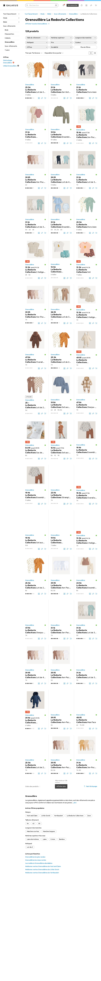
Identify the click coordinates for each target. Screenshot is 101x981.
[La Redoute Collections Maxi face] (86, 709)
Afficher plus (61, 786)
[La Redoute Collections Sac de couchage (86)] (35, 439)
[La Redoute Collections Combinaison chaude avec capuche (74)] (86, 349)
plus (75, 803)
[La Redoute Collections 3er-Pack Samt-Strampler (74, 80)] (86, 754)
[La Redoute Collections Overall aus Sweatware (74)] (86, 485)
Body (6, 30)
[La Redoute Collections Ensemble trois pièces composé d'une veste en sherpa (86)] (86, 575)
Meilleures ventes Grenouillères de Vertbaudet (42, 873)
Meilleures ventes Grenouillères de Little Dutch (42, 870)
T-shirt (7, 50)
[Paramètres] (63, 5)
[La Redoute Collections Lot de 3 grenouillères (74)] (61, 304)
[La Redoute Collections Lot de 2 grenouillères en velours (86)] (35, 575)
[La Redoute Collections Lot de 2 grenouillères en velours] (35, 79)
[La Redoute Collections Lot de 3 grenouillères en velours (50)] (86, 620)
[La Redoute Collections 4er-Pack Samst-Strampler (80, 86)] (61, 575)
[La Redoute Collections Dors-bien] (86, 214)
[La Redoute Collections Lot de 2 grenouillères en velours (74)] (61, 349)
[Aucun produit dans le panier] (95, 5)
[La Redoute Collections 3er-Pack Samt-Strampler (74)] (61, 620)
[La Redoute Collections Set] (86, 259)
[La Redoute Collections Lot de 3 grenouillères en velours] (35, 214)
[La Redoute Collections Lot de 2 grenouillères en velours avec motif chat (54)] (35, 394)
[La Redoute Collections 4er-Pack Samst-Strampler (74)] (35, 304)
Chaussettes (9, 34)
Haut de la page (91, 786)
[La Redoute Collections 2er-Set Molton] (61, 79)
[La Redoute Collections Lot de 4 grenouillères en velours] (61, 169)
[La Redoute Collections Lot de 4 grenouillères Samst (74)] (35, 664)
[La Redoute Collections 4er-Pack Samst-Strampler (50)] (61, 664)
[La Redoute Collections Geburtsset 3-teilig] (35, 124)
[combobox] (37, 53)
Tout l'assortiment (9, 14)
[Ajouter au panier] (45, 98)
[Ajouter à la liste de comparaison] (38, 98)
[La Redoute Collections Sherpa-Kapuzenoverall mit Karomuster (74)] (86, 394)
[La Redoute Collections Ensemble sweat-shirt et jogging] (61, 124)
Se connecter (73, 5)
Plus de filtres (85, 47)
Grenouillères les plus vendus (35, 857)
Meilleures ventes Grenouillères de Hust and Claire (43, 866)
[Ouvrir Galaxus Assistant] (81, 5)
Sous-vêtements (9, 26)
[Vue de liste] (95, 53)
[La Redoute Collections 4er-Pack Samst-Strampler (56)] (61, 709)
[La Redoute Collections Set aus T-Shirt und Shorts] (61, 439)
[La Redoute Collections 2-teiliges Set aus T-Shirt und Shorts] (35, 259)
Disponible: (48, 53)
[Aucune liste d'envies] (91, 5)
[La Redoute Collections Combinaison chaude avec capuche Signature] (35, 709)
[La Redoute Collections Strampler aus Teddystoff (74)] (61, 485)
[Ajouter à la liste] (42, 98)
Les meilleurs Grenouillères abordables (38, 863)
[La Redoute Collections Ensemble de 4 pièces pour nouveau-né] (61, 214)
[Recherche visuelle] (56, 5)
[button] (45, 84)
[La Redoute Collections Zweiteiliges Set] (61, 259)
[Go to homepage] (10, 5)
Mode (5, 18)
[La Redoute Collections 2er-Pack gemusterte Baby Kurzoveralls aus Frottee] (86, 124)
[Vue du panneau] (91, 53)
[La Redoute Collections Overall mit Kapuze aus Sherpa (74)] (35, 349)
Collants (7, 38)
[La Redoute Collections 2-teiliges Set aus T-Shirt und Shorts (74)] (86, 304)
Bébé (5, 22)
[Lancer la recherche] (27, 5)
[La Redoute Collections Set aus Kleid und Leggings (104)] (35, 530)
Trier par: (28, 53)
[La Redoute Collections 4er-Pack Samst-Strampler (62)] (35, 169)
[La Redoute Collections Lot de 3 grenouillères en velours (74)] (86, 169)
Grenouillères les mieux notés (35, 860)
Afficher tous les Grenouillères (36, 24)
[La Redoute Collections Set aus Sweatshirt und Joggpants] (61, 394)
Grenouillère (9, 42)
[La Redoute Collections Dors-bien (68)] (86, 79)
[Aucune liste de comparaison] (86, 5)
